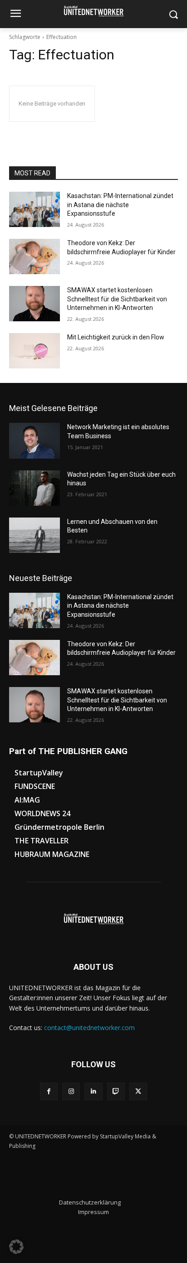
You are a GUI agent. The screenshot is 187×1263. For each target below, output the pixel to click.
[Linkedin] (93, 1091)
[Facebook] (49, 1091)
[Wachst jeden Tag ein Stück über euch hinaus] (34, 488)
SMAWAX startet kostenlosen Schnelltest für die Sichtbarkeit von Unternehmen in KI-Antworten (117, 298)
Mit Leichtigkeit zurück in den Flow (115, 337)
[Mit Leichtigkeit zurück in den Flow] (34, 350)
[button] (16, 1246)
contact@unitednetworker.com (89, 1027)
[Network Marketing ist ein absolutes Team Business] (34, 440)
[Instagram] (71, 1091)
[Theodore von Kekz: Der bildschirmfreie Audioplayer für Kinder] (34, 256)
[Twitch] (116, 1091)
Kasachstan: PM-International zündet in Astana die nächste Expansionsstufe (120, 204)
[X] (138, 1091)
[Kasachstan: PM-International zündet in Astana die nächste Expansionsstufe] (34, 209)
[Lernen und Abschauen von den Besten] (34, 535)
